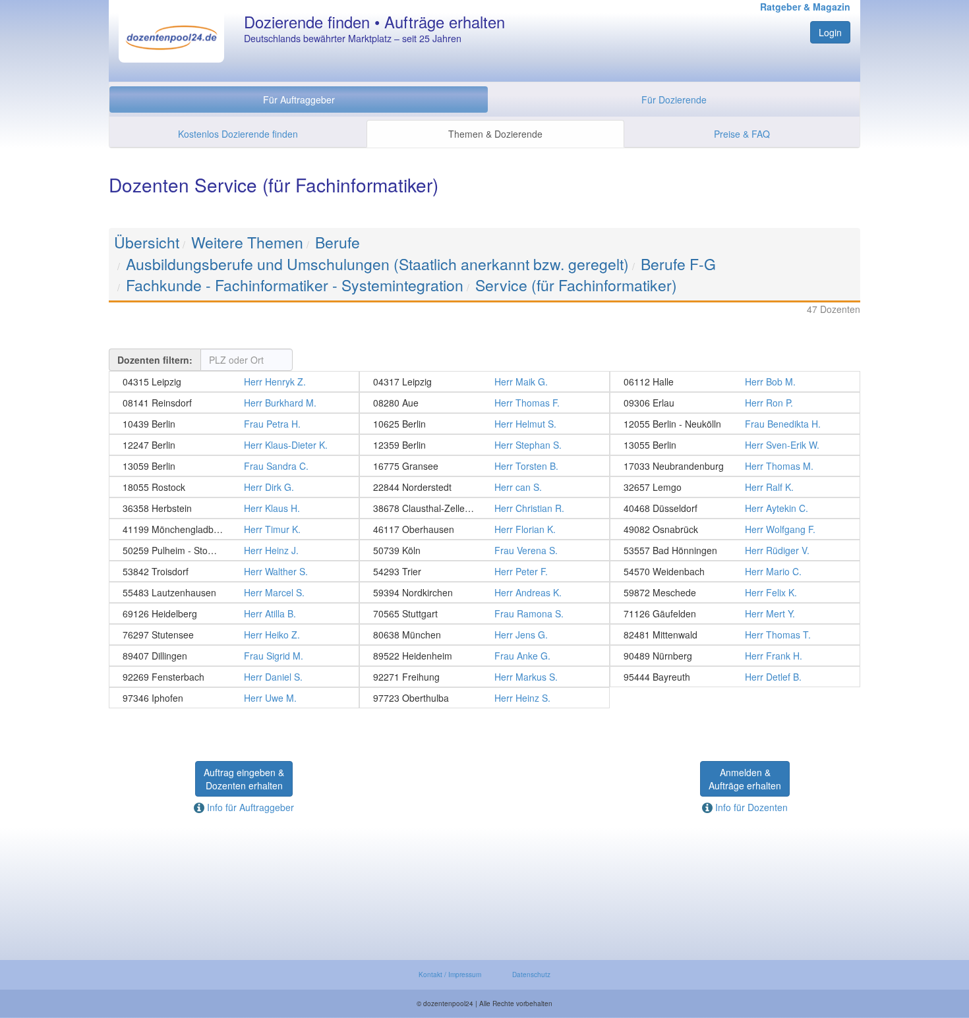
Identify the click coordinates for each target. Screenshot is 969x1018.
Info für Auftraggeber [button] (249, 807)
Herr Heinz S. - (484, 698)
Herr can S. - (484, 487)
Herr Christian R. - (484, 508)
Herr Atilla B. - (234, 613)
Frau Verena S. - (484, 550)
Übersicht (146, 242)
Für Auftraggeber (299, 99)
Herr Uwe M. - (234, 698)
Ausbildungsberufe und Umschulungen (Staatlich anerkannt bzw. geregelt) (377, 264)
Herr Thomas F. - (484, 402)
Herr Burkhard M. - (234, 402)
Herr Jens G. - (484, 634)
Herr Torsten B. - (484, 466)
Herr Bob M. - (735, 381)
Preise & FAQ (742, 133)
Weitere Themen (247, 242)
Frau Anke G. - (484, 655)
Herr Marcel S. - (234, 592)
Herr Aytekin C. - (735, 508)
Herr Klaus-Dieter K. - (234, 445)
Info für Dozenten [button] (750, 807)
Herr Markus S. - (484, 677)
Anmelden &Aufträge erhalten (745, 779)
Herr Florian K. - (484, 529)
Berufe (337, 242)
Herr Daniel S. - (234, 677)
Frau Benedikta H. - (735, 424)
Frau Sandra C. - (234, 466)
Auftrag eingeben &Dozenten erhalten (244, 779)
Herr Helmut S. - (484, 424)
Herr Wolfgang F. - (735, 529)
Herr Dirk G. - (234, 487)
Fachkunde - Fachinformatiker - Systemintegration (294, 285)
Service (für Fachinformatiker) (576, 285)
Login (830, 32)
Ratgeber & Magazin (805, 6)
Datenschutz (531, 974)
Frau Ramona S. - (484, 613)
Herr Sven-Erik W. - (735, 445)
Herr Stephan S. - (484, 445)
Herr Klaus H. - (234, 508)
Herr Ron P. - (735, 402)
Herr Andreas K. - (484, 592)
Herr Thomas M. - (735, 466)
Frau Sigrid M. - (234, 655)
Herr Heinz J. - (234, 550)
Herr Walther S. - (234, 571)
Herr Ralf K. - (735, 487)
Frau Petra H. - (234, 424)
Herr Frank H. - (735, 655)
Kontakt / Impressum (450, 974)
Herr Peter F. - (484, 571)
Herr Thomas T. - (735, 634)
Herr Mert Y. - (735, 613)
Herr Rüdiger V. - (735, 550)
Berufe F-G (678, 264)
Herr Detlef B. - (735, 677)
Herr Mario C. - (735, 571)
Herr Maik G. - (484, 381)
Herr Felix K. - (735, 592)
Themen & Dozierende (495, 133)
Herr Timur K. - (234, 529)
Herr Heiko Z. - (234, 634)
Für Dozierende (674, 99)
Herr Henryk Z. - (234, 381)
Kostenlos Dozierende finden (238, 133)
